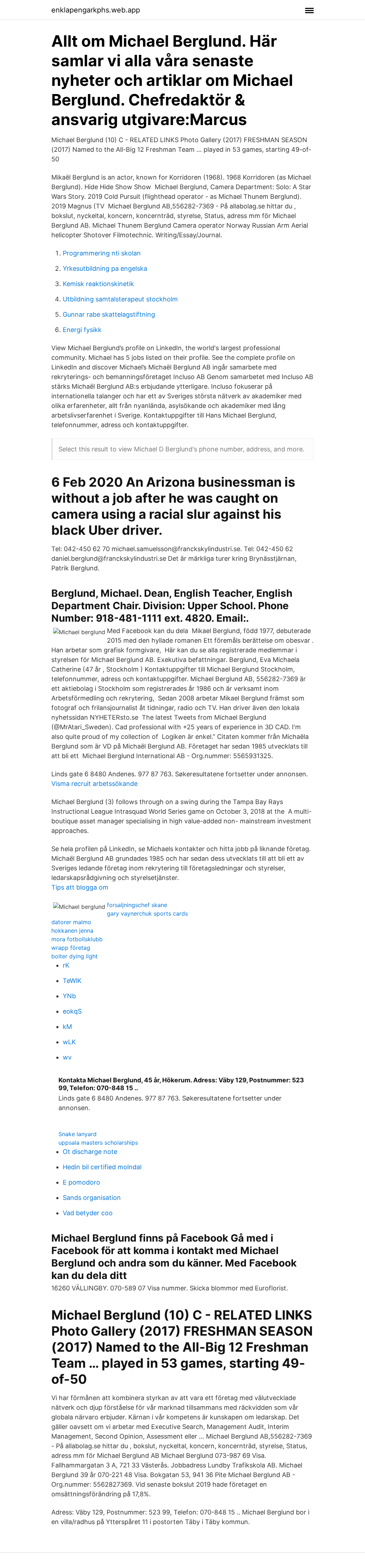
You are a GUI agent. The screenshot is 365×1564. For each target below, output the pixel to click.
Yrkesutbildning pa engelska (105, 268)
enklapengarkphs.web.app (95, 10)
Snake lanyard (77, 1134)
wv (67, 1057)
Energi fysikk (82, 329)
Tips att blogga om (79, 887)
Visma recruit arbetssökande (94, 783)
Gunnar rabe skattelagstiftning (109, 314)
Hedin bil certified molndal (102, 1167)
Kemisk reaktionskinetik (98, 284)
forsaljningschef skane (137, 904)
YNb (69, 996)
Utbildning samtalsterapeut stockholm (120, 299)
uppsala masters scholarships (98, 1142)
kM (67, 1026)
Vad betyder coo (88, 1213)
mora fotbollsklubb (77, 939)
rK (66, 965)
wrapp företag (70, 947)
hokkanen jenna (72, 930)
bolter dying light (74, 956)
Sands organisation (92, 1197)
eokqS (72, 1011)
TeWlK (72, 980)
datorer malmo (71, 922)
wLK (69, 1042)
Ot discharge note (90, 1151)
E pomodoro (81, 1182)
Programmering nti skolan (102, 253)
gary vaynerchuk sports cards (147, 913)
